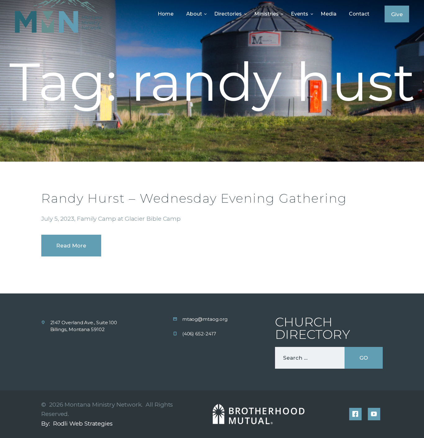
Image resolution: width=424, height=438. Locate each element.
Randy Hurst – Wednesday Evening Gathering (194, 198)
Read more (71, 245)
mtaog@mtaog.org (205, 319)
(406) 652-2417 (199, 334)
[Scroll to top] (406, 423)
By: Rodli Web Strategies (77, 423)
